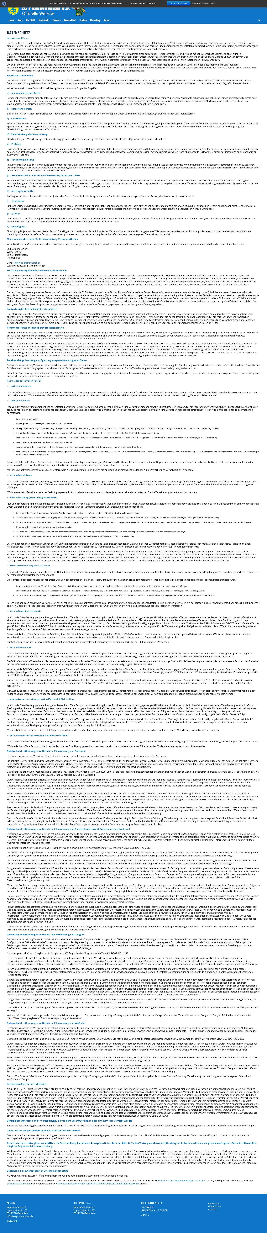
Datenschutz (214, 1206)
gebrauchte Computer (18, 1183)
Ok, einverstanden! (179, 3)
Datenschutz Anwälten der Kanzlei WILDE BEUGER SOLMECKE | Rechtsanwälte (98, 1183)
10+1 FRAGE (147, 1207)
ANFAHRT (12, 1221)
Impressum (214, 1203)
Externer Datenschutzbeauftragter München (181, 1180)
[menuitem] (11, 20)
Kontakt (212, 1209)
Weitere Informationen (203, 3)
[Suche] (258, 20)
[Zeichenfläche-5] (46, 8)
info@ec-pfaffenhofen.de (27, 262)
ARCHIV (145, 1215)
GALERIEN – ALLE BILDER (154, 1210)
